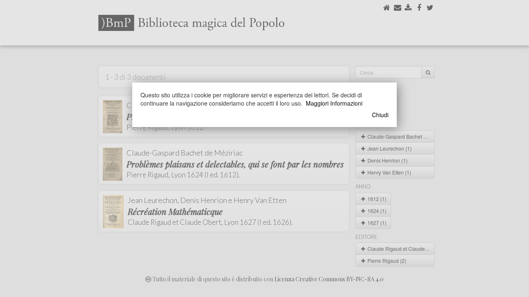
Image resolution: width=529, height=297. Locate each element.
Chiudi (380, 115)
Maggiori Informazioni (334, 103)
